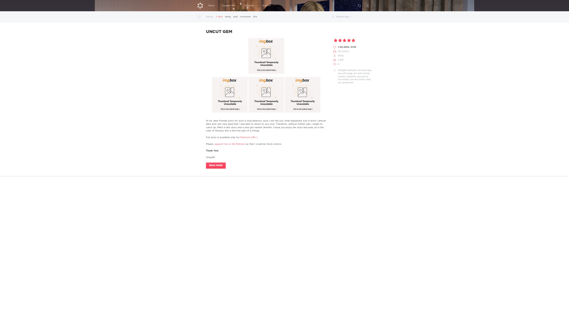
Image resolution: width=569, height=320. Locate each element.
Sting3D (342, 70)
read (235, 17)
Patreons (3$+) (248, 137)
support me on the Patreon (230, 144)
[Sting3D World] (200, 5)
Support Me (228, 6)
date (220, 17)
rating (228, 17)
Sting (340, 56)
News (211, 6)
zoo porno (362, 76)
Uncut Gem (219, 32)
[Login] (368, 5)
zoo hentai (343, 79)
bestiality (352, 70)
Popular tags (342, 17)
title (255, 17)
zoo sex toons (357, 79)
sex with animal (361, 73)
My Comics (343, 51)
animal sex (347, 83)
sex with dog (364, 70)
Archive (266, 6)
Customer (248, 6)
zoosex (341, 76)
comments (245, 17)
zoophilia (351, 76)
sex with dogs (345, 73)
